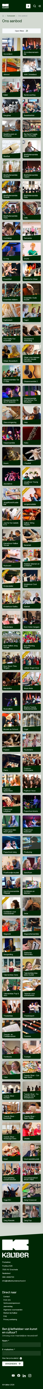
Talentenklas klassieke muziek (32, 968)
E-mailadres (8, 1349)
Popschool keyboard (32, 824)
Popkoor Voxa (32, 784)
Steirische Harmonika (32, 947)
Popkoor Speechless (11, 784)
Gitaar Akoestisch (11, 354)
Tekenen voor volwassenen (32, 988)
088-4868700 (8, 1277)
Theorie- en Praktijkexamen (11, 1029)
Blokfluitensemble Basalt (32, 149)
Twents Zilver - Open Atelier (32, 1111)
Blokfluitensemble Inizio (11, 211)
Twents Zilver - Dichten (11, 1090)
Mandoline (11, 681)
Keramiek (32, 538)
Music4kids (32, 681)
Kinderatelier (11, 579)
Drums (32, 251)
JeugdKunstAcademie (11, 497)
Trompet (32, 1050)
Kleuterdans (11, 620)
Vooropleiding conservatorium (11, 1172)
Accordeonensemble (32, 47)
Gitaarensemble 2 (32, 374)
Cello (32, 211)
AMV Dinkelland (32, 67)
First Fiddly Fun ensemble (11, 333)
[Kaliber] (8, 6)
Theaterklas (11, 1009)
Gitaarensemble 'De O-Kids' (11, 374)
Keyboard (11, 558)
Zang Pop (32, 1213)
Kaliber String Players (32, 517)
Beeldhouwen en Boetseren (11, 129)
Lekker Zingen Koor (32, 661)
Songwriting (11, 947)
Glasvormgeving (11, 415)
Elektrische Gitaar (32, 272)
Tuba (11, 1070)
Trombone (11, 1050)
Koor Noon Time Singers (11, 661)
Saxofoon (32, 865)
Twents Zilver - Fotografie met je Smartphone (32, 1090)
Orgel (32, 722)
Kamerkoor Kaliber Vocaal (11, 538)
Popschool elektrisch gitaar (11, 824)
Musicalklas (11, 702)
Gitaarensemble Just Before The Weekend (32, 395)
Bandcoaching (32, 88)
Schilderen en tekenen (32, 886)
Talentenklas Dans (11, 968)
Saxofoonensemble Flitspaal (11, 886)
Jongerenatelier (32, 497)
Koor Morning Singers (32, 640)
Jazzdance (11, 477)
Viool (11, 1152)
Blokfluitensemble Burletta (11, 170)
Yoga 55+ (11, 1193)
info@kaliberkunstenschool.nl (13, 1281)
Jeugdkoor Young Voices (32, 477)
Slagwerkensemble (32, 927)
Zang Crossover (32, 1193)
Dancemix (32, 231)
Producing (32, 845)
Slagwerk (11, 927)
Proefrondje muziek (11, 865)
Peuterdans (32, 743)
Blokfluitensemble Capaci (32, 170)
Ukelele (32, 1131)
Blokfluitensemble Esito (32, 190)
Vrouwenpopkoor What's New (32, 1172)
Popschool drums (32, 804)
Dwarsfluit (11, 272)
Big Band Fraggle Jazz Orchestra (32, 129)
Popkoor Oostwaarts (32, 763)
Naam (5, 1341)
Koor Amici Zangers (32, 620)
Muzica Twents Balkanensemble (32, 702)
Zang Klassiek (11, 1213)
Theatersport (32, 1009)
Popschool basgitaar (11, 804)
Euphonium (11, 313)
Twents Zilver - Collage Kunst (32, 1070)
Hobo (32, 436)
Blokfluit (11, 149)
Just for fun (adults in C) (11, 517)
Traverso (32, 1029)
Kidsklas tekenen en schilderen (32, 558)
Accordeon (11, 47)
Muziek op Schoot (11, 722)
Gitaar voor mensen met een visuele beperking (32, 354)
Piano (11, 763)
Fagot (32, 313)
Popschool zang (11, 845)
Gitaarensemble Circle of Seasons (11, 395)
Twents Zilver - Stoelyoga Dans (11, 1131)
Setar (32, 906)
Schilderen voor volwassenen (11, 906)
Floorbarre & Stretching (32, 333)
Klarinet (32, 599)
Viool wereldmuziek (32, 1152)
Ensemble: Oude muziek (32, 292)
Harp (32, 415)
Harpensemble (11, 436)
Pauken (11, 743)
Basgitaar (11, 108)
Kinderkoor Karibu (11, 599)
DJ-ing (11, 251)
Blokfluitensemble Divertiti (11, 190)
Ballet (11, 88)
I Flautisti (32, 456)
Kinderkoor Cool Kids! (32, 579)
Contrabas (11, 231)
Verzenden (11, 1364)
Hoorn (11, 456)
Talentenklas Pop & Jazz (11, 988)
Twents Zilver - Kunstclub (11, 1111)
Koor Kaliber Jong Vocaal (11, 640)
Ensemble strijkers (11, 292)
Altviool (11, 67)
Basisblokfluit (32, 108)
